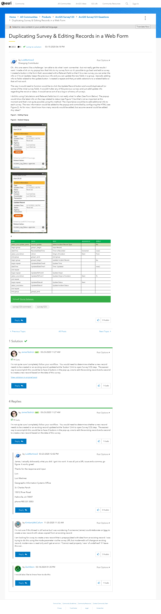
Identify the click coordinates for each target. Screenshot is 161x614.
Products (46, 17)
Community (19, 4)
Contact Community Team (100, 603)
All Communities (64, 4)
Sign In (136, 4)
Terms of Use (57, 603)
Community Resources (111, 4)
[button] (103, 60)
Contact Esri (100, 608)
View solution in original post (24, 377)
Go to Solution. (27, 299)
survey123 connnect (22, 306)
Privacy (59, 608)
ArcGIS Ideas (81, 4)
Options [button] (145, 18)
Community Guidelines (69, 603)
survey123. (42, 306)
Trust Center (73, 608)
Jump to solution (33, 47)
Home (12, 17)
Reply (17, 320)
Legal (86, 608)
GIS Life (94, 4)
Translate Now (143, 26)
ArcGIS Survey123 (64, 17)
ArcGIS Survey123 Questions (94, 17)
